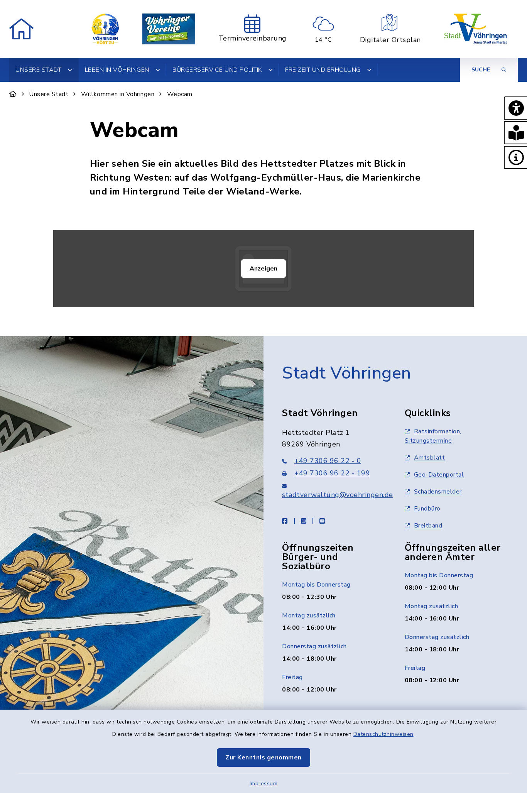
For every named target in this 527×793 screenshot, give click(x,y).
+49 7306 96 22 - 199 (332, 473)
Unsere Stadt (48, 94)
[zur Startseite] (21, 29)
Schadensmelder (438, 491)
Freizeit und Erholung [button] (323, 70)
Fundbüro (427, 508)
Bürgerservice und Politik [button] (217, 70)
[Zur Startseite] (13, 94)
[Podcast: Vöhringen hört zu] (105, 29)
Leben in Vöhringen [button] (117, 70)
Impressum (264, 783)
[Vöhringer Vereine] (168, 29)
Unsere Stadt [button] (38, 70)
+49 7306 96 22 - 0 (327, 460)
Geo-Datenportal (439, 474)
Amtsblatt (429, 457)
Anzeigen (263, 268)
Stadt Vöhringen (346, 373)
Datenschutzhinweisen (383, 734)
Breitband (428, 525)
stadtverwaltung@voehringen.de (337, 494)
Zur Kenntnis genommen (263, 757)
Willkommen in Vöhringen (118, 94)
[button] (515, 108)
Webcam (180, 94)
